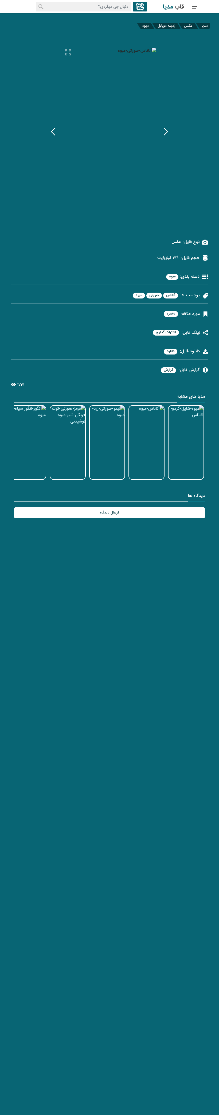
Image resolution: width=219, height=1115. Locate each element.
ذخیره (171, 314)
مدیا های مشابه (191, 397)
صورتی (154, 295)
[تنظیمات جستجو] (140, 6)
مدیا (205, 26)
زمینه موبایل (166, 26)
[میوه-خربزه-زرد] (166, 132)
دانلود (170, 351)
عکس (188, 26)
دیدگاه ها (196, 496)
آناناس (170, 295)
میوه (145, 26)
